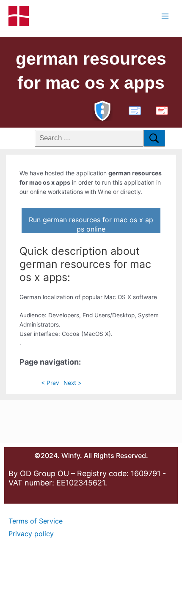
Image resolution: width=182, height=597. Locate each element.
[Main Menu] (165, 16)
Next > (72, 382)
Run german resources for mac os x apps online (91, 224)
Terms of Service (35, 521)
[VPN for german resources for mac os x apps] (102, 109)
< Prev (50, 382)
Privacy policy (31, 533)
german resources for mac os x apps (91, 71)
